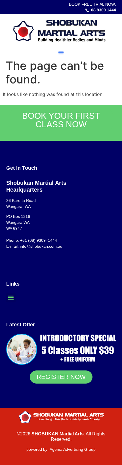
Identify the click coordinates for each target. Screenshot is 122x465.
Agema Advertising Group (72, 449)
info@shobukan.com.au (41, 246)
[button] (61, 52)
